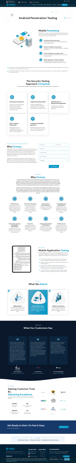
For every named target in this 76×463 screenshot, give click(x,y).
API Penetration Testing (35, 440)
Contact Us (42, 454)
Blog (45, 4)
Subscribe (66, 457)
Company (59, 4)
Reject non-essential (54, 459)
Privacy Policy (14, 461)
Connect (54, 4)
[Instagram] (69, 1)
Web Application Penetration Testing (50, 440)
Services (29, 4)
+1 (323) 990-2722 (11, 2)
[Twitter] (64, 1)
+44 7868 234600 (35, 2)
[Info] (69, 5)
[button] (70, 353)
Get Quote (64, 4)
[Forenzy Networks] (11, 4)
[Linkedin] (67, 1)
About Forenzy (43, 451)
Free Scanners (40, 4)
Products (34, 4)
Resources (49, 4)
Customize (61, 459)
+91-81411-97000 (23, 2)
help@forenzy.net (11, 1)
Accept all (67, 459)
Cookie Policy (42, 456)
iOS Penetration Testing (23, 440)
